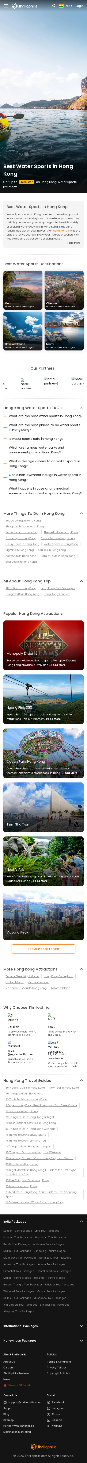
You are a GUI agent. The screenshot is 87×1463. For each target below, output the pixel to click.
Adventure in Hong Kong (21, 556)
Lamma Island (60, 988)
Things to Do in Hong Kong (22, 594)
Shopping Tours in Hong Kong (24, 526)
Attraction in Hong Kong (20, 588)
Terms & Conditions (59, 1361)
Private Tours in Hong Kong (58, 538)
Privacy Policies (57, 1367)
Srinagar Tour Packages (54, 1304)
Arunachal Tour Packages (19, 1264)
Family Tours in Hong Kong (58, 556)
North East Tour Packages (55, 1257)
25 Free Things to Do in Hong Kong (27, 1180)
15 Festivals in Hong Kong (21, 1111)
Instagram (58, 1408)
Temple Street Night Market (22, 976)
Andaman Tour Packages (48, 1244)
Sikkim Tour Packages (17, 1250)
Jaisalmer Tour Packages (49, 1277)
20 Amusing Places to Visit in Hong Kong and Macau (39, 1158)
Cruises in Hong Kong (52, 550)
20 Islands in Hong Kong (21, 1186)
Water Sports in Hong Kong (61, 544)
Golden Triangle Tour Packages (23, 1284)
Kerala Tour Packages (17, 1244)
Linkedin (57, 1420)
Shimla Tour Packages (17, 1298)
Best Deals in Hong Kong (21, 562)
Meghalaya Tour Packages (20, 1257)
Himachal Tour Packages (18, 1271)
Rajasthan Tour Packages (51, 1237)
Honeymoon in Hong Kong (22, 532)
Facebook (58, 1402)
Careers (8, 1367)
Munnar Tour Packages (51, 1291)
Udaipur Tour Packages (59, 1284)
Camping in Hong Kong (20, 538)
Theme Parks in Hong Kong (61, 532)
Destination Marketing (17, 1431)
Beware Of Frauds (19, 1385)
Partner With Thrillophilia (18, 1425)
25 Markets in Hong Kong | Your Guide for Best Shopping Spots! (41, 1194)
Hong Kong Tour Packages (58, 588)
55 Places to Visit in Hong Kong (25, 1087)
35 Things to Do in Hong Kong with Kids (30, 1129)
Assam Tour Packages (51, 1264)
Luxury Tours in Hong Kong (22, 544)
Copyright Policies (58, 1373)
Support (8, 1408)
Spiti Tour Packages (46, 1230)
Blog (6, 1414)
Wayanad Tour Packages (18, 1291)
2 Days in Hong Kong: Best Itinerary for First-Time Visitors (41, 1105)
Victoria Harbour (38, 982)
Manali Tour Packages (17, 1277)
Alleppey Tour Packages (18, 1311)
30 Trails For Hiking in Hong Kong (26, 1099)
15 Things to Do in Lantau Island (25, 1134)
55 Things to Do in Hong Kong (24, 1093)
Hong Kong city (63, 230)
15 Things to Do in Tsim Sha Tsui (25, 1140)
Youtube (57, 1425)
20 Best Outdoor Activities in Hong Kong (30, 1123)
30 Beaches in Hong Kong (22, 1164)
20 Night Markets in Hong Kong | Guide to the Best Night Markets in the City (40, 1172)
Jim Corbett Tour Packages (20, 1304)
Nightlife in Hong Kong (19, 550)
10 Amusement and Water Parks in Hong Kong (34, 1202)
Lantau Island (14, 982)
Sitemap (8, 1420)
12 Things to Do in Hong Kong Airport (28, 1146)
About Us (9, 1361)
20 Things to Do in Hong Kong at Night (29, 1117)
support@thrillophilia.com (24, 1402)
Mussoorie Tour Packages (50, 1298)
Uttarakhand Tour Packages (54, 1271)
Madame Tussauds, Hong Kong (26, 988)
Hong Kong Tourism (56, 594)
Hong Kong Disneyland (58, 976)
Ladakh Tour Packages (17, 1230)
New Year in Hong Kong (64, 1087)
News (7, 1379)
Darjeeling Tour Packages (50, 1250)
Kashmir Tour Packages (18, 1237)
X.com (56, 1414)
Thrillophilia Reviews (16, 1373)
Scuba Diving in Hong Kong (23, 520)
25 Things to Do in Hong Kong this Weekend (33, 1152)
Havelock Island (19, 345)
